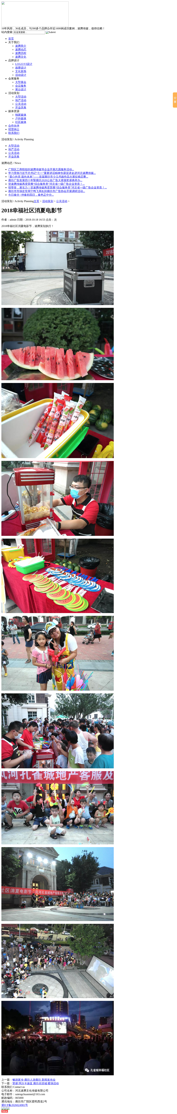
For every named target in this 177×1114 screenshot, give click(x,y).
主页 (36, 201)
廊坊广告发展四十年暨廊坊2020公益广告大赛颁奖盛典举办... (45, 180)
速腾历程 (20, 53)
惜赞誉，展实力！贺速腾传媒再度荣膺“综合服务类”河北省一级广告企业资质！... (57, 187)
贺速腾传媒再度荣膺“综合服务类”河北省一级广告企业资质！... (46, 183)
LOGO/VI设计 (23, 64)
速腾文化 (20, 56)
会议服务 (20, 85)
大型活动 (20, 96)
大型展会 (20, 82)
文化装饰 (20, 71)
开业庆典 (20, 107)
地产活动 (20, 100)
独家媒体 (20, 114)
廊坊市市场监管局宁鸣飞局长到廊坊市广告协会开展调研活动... (46, 191)
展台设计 (20, 89)
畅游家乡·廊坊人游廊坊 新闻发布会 (33, 1079)
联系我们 (13, 132)
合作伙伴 (13, 125)
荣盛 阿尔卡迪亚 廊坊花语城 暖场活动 (35, 1083)
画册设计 (20, 67)
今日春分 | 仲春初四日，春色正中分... (31, 194)
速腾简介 (20, 45)
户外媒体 (20, 118)
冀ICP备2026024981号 (14, 1105)
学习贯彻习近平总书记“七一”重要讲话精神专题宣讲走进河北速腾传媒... (52, 173)
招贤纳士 (13, 129)
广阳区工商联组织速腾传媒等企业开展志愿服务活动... (41, 169)
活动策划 (47, 201)
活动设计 (20, 74)
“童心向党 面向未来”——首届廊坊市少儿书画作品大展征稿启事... (48, 176)
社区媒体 (20, 122)
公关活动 (20, 103)
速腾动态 (20, 49)
